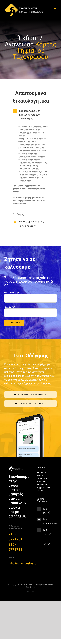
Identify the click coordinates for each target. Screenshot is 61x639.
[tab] (30, 114)
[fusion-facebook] (41, 544)
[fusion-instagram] (45, 544)
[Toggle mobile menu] (55, 7)
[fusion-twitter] (48, 544)
